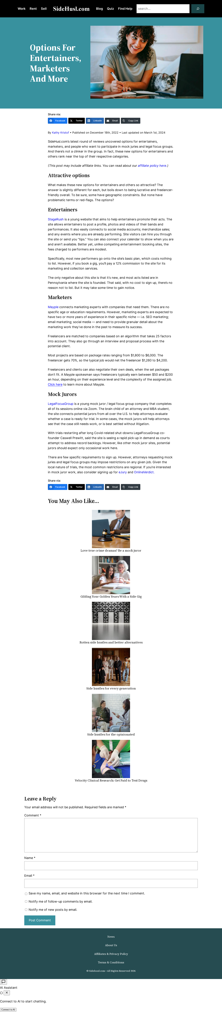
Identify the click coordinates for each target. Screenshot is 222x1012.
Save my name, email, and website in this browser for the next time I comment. (87, 893)
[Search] (197, 8)
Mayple (53, 307)
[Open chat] (3, 982)
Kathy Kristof (60, 132)
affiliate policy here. (152, 165)
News (111, 937)
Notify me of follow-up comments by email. (60, 901)
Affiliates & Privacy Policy (111, 954)
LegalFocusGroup (60, 404)
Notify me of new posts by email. (53, 909)
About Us (111, 945)
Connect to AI (8, 1009)
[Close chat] (7, 992)
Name (29, 858)
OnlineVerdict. (144, 472)
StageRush (56, 219)
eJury (123, 472)
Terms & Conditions (111, 962)
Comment (32, 815)
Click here (55, 384)
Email (29, 875)
